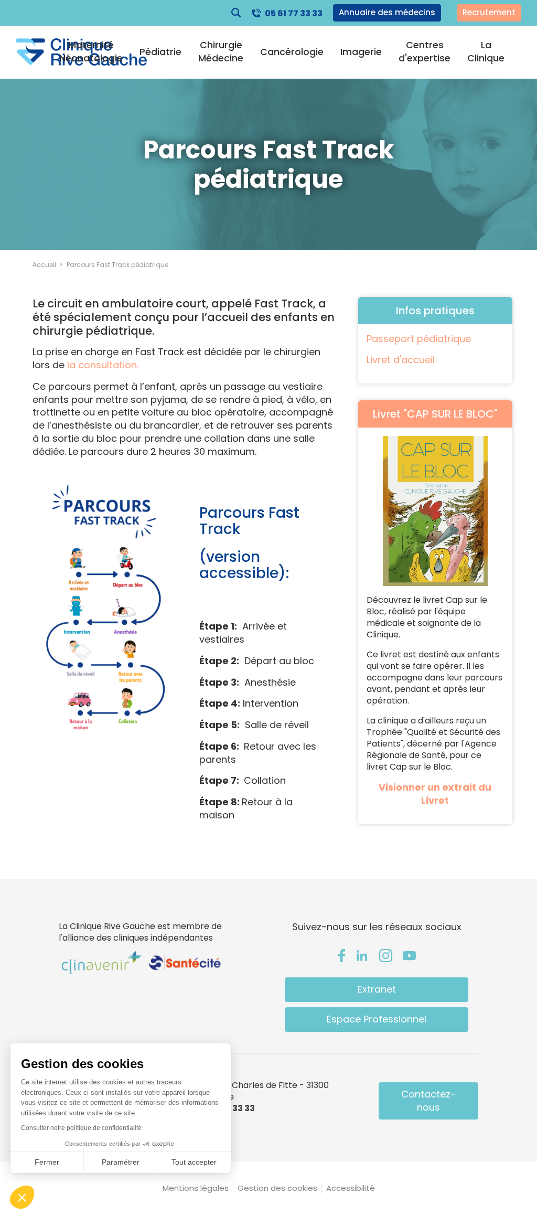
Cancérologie (292, 52)
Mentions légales (196, 1187)
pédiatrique (442, 338)
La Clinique (485, 51)
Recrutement (489, 12)
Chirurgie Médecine (220, 51)
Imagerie (361, 52)
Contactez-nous (428, 1101)
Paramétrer (120, 1162)
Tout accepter (194, 1162)
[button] (22, 1197)
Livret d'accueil (401, 359)
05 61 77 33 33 (294, 13)
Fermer (47, 1162)
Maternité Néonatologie (91, 51)
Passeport (390, 338)
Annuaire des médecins (387, 12)
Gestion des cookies (277, 1187)
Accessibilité (350, 1187)
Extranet (377, 989)
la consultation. (102, 364)
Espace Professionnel (376, 1019)
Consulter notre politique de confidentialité (81, 1128)
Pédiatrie (160, 52)
